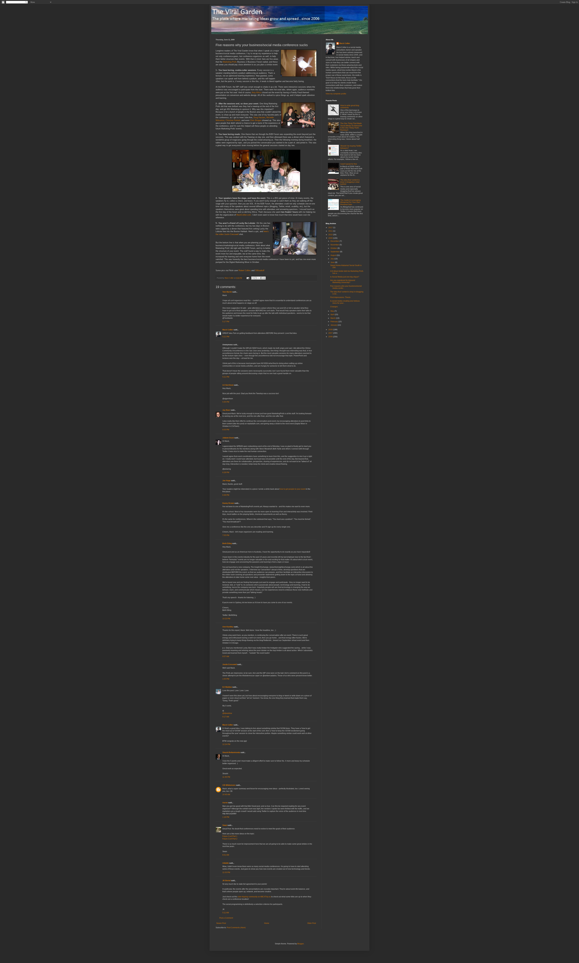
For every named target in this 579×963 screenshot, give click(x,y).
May (332, 311)
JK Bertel (226, 881)
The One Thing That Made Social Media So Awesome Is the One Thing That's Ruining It (351, 126)
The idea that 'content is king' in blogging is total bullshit (350, 182)
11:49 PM (226, 777)
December (335, 241)
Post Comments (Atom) (236, 928)
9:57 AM (225, 656)
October (334, 248)
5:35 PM (225, 402)
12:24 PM (226, 744)
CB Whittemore (229, 785)
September (335, 252)
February (334, 322)
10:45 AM (226, 794)
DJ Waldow (227, 687)
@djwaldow (227, 713)
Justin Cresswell (231, 234)
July (332, 259)
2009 (330, 238)
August (334, 255)
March (333, 318)
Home (266, 923)
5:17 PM (225, 322)
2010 (330, 235)
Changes (334, 307)
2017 (330, 228)
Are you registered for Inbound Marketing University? (342, 281)
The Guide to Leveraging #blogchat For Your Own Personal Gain (350, 202)
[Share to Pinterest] (264, 278)
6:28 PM (225, 472)
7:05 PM (225, 535)
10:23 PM (226, 619)
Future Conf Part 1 (229, 836)
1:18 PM (225, 817)
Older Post (311, 923)
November (335, 245)
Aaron (225, 803)
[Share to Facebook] (261, 278)
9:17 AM (225, 717)
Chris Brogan (255, 120)
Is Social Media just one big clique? (344, 277)
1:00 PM (225, 679)
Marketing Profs (230, 62)
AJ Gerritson (227, 385)
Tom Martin (227, 292)
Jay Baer (226, 410)
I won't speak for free (348, 164)
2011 (330, 231)
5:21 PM (225, 337)
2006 (330, 337)
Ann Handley (227, 627)
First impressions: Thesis (340, 297)
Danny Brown (228, 503)
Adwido (225, 863)
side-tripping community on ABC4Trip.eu (254, 897)
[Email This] (252, 278)
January (334, 325)
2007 (330, 333)
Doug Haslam (259, 117)
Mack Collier (227, 330)
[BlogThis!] (255, 278)
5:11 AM (225, 913)
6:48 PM (225, 495)
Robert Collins (245, 270)
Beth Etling (227, 543)
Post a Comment (226, 918)
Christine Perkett (233, 120)
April (333, 314)
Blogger (300, 944)
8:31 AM (225, 855)
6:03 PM (225, 430)
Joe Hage (226, 481)
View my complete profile (336, 94)
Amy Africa (256, 92)
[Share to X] (258, 278)
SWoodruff (259, 270)
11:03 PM (226, 872)
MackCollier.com (243, 215)
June (333, 262)
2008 (330, 330)
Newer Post (221, 923)
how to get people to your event (292, 489)
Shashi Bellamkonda (231, 752)
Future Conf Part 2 (229, 839)
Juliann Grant (228, 438)
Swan (224, 825)
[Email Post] (248, 278)
